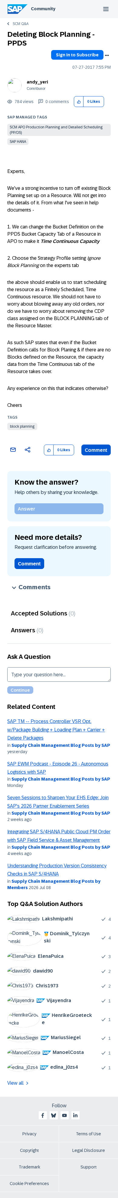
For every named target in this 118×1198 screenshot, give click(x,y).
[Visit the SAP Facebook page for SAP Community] (42, 1115)
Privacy (29, 1133)
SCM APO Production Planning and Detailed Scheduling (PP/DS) (56, 130)
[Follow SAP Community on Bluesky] (53, 1115)
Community (43, 8)
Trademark (29, 1167)
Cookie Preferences (29, 1183)
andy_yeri (37, 82)
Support (88, 1167)
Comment (96, 450)
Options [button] (106, 55)
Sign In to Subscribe (77, 54)
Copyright (29, 1150)
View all (15, 1083)
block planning (22, 426)
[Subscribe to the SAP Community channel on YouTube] (64, 1115)
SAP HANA (18, 142)
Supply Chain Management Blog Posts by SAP (60, 745)
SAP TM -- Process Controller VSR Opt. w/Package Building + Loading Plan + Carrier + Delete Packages (56, 729)
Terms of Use (88, 1133)
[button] (79, 101)
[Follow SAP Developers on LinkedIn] (75, 1115)
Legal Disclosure (88, 1150)
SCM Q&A (20, 24)
